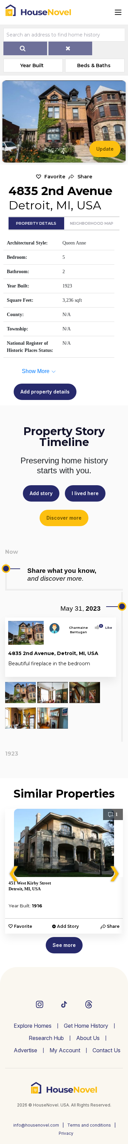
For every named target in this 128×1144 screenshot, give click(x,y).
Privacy (66, 1133)
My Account (64, 1050)
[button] (80, 176)
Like (106, 627)
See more (64, 945)
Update (105, 149)
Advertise (25, 1050)
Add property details (45, 392)
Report (105, 670)
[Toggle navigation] (118, 12)
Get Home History (86, 1025)
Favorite (54, 177)
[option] (64, 871)
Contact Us (106, 1050)
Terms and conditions (89, 1125)
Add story (41, 493)
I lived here (85, 493)
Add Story (68, 926)
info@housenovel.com (36, 1125)
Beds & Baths (94, 65)
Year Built (32, 65)
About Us (88, 1038)
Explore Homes (33, 1025)
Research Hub (46, 1038)
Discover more (64, 518)
